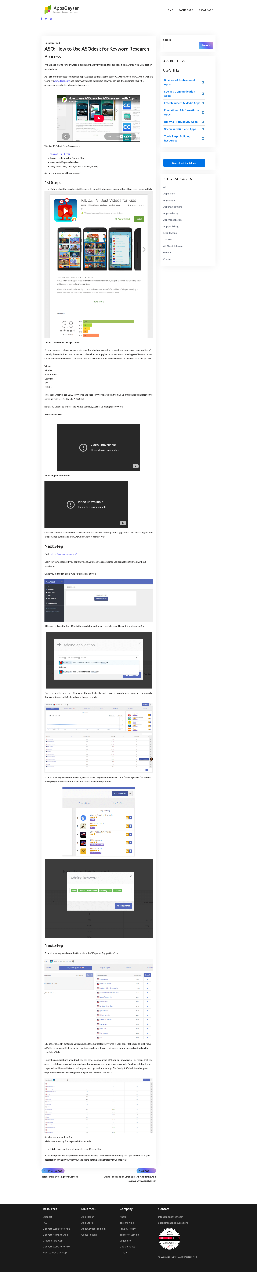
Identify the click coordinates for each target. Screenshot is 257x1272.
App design (169, 200)
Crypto (167, 259)
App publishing (171, 226)
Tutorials (168, 239)
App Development (172, 206)
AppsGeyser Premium (93, 1228)
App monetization (172, 219)
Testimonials (127, 1222)
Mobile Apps (170, 232)
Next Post (144, 1170)
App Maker (87, 1216)
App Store (87, 1222)
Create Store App (53, 1240)
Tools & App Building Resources (177, 138)
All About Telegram (173, 245)
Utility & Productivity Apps (181, 121)
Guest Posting (89, 1234)
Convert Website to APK (56, 1246)
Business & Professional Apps (179, 82)
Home (169, 10)
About (123, 1216)
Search (167, 39)
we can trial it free (60, 153)
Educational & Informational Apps (181, 112)
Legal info (125, 1240)
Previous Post (55, 1170)
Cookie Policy (127, 1246)
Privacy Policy (128, 1228)
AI (164, 187)
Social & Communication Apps (179, 93)
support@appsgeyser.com (173, 1222)
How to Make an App (55, 1252)
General (167, 252)
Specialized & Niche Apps (180, 129)
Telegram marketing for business (59, 1176)
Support (47, 1216)
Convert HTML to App (55, 1234)
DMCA (123, 1252)
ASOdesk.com (62, 80)
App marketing (171, 213)
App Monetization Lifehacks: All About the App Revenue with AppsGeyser (130, 1178)
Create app (206, 10)
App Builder (169, 193)
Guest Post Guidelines (184, 162)
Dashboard (185, 10)
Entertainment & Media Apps (182, 103)
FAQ (45, 1222)
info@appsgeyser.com (170, 1216)
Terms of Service (129, 1234)
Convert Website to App (56, 1228)
